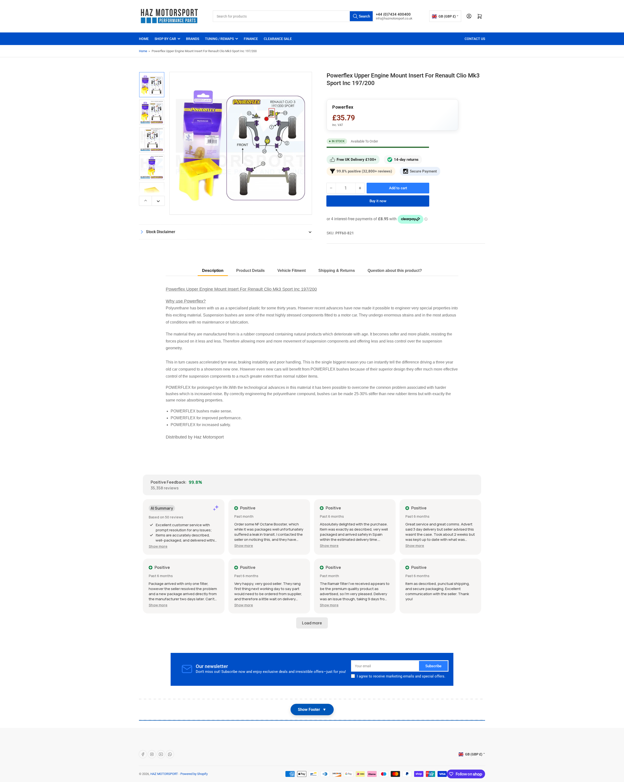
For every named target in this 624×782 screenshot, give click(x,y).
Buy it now (378, 201)
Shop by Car (165, 39)
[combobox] (293, 16)
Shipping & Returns (336, 270)
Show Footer (312, 709)
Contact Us (475, 39)
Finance (251, 39)
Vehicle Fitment (291, 270)
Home (144, 39)
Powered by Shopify (194, 774)
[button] (158, 546)
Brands (192, 39)
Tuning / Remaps (219, 39)
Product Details (250, 270)
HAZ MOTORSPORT (164, 774)
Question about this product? (395, 270)
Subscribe (433, 666)
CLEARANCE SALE (278, 39)
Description (213, 270)
